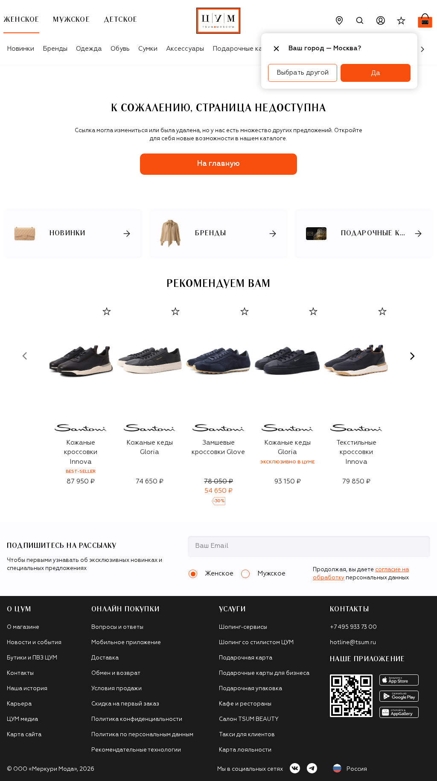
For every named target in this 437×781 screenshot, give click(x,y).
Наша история (27, 688)
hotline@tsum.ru (353, 642)
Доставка (105, 658)
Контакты (20, 673)
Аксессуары (185, 49)
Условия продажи (116, 688)
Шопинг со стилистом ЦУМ (256, 642)
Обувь (120, 49)
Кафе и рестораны (245, 704)
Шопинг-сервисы (243, 627)
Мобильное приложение (126, 642)
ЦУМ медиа (22, 719)
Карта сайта (24, 735)
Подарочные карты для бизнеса (264, 673)
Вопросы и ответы (117, 627)
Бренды (55, 49)
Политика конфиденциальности (136, 719)
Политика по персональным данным (142, 735)
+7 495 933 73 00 (353, 627)
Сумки (147, 49)
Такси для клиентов (247, 735)
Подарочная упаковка (250, 688)
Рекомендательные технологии (136, 750)
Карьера (19, 704)
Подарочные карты (243, 49)
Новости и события (34, 642)
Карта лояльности (245, 750)
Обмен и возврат (115, 673)
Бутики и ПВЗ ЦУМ (32, 658)
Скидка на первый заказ (125, 704)
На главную (218, 164)
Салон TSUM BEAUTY (249, 719)
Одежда (89, 49)
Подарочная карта (245, 658)
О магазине (23, 627)
